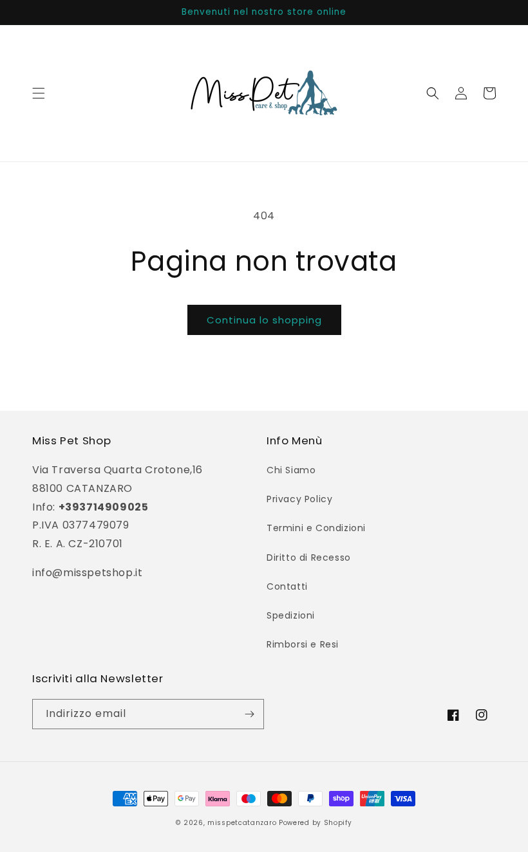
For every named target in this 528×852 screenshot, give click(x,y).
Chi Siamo (291, 470)
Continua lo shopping (264, 320)
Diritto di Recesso (309, 557)
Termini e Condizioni (316, 527)
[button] (38, 93)
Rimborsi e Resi (303, 644)
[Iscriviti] (249, 714)
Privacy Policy (299, 499)
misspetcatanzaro (241, 823)
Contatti (287, 586)
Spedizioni (291, 615)
